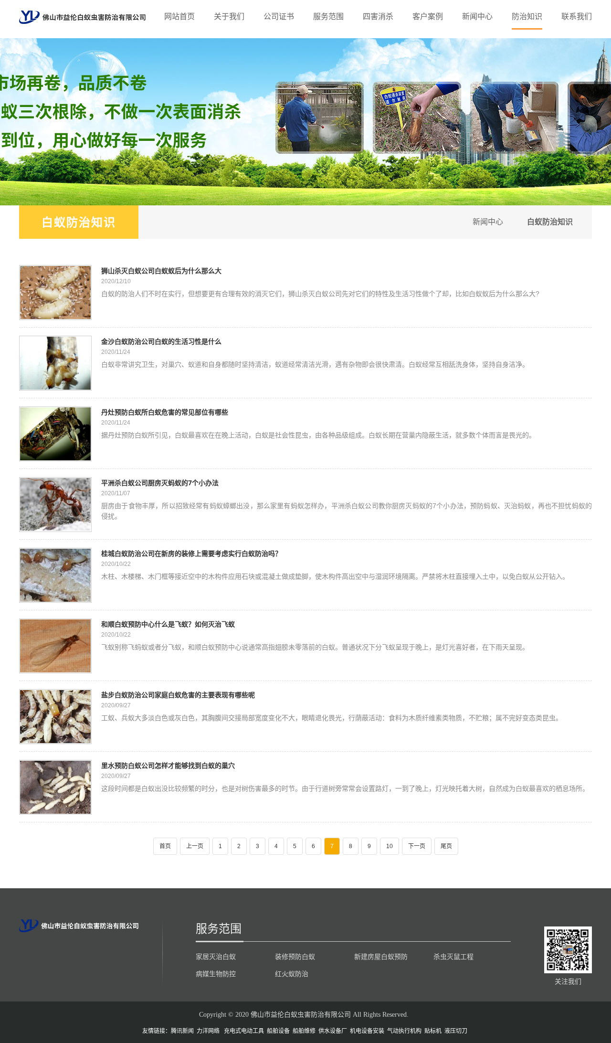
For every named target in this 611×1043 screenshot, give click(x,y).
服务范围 (328, 16)
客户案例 (427, 16)
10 (389, 846)
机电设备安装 (367, 1031)
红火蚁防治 (291, 974)
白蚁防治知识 (79, 222)
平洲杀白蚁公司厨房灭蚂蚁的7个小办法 (160, 482)
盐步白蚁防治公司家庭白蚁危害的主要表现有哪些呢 (178, 694)
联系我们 (576, 16)
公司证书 (278, 16)
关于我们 (229, 16)
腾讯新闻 (182, 1031)
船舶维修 (304, 1031)
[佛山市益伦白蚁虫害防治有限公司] (82, 16)
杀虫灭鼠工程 (453, 956)
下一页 (416, 846)
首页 (165, 846)
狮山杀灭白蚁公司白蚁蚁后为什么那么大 (161, 270)
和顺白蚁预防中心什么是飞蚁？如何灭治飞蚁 (168, 623)
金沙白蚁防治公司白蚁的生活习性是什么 (161, 341)
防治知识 (527, 16)
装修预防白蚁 (295, 956)
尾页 (446, 846)
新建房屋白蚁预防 (381, 956)
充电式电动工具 (244, 1031)
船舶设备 (278, 1031)
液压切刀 (455, 1031)
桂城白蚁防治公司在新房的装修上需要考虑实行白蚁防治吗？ (191, 553)
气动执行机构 (404, 1031)
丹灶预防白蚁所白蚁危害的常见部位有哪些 (164, 411)
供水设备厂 (332, 1031)
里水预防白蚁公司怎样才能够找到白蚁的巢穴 (168, 765)
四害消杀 (378, 16)
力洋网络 (208, 1031)
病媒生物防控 (216, 974)
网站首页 (179, 16)
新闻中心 (477, 16)
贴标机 (433, 1031)
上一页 (194, 846)
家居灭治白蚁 (216, 956)
